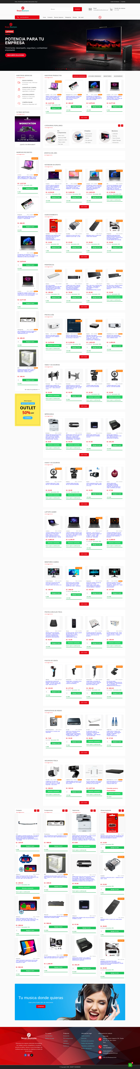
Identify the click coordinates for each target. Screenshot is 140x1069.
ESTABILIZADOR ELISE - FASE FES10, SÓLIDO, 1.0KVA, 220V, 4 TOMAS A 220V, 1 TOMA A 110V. (114, 634)
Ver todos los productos (31, 389)
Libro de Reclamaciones (109, 1057)
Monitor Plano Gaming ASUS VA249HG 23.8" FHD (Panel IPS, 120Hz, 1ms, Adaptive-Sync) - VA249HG (73, 584)
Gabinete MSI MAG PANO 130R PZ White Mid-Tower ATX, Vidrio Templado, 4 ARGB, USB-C (26, 370)
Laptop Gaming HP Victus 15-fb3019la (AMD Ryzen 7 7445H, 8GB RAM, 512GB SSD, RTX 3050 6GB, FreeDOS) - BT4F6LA (114, 535)
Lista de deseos (115, 1)
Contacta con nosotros (87, 1041)
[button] (27, 17)
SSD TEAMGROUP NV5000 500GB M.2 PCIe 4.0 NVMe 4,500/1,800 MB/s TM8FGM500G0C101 (27, 332)
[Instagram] (28, 1055)
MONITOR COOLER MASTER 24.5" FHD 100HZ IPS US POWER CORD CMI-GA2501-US (53, 584)
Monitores (66, 1043)
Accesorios (116, 142)
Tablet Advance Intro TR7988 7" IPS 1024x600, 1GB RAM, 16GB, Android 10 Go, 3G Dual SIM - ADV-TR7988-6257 (27, 877)
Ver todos (88, 142)
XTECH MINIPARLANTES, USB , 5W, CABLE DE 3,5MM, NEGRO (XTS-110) (94, 484)
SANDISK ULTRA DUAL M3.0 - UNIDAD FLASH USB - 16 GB (73, 236)
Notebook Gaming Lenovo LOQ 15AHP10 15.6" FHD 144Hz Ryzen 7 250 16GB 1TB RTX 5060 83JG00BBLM (28, 294)
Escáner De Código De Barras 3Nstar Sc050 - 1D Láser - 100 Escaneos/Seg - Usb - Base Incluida (53, 683)
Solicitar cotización (114, 197)
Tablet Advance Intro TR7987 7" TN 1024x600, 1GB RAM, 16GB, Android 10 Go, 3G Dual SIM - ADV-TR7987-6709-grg (27, 919)
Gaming (115, 136)
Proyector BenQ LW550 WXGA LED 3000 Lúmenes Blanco (52, 336)
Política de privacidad (87, 1043)
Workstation (88, 136)
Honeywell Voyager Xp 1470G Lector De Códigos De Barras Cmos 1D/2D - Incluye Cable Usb (93, 683)
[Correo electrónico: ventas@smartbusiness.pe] (100, 1052)
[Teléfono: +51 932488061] (100, 1046)
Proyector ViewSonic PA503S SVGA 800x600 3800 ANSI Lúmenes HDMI (114, 336)
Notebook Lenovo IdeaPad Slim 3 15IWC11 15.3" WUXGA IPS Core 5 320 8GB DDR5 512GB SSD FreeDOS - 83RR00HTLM (94, 187)
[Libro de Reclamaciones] (100, 1057)
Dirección (84, 1038)
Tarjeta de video (62, 139)
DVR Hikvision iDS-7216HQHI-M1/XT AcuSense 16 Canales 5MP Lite (114, 782)
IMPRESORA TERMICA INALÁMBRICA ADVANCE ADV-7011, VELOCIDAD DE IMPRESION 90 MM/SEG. (114, 436)
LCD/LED (115, 133)
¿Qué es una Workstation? (27, 144)
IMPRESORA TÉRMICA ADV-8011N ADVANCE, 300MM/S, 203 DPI (93, 436)
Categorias (68, 17)
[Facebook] (25, 1055)
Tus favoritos (48, 1036)
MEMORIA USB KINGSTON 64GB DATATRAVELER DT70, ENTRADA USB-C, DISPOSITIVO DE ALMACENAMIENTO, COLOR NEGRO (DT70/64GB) (114, 237)
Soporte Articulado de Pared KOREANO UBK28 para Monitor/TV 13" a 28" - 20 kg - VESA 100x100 (74, 387)
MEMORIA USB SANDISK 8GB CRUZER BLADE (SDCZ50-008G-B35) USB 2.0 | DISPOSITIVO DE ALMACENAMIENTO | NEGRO (53, 237)
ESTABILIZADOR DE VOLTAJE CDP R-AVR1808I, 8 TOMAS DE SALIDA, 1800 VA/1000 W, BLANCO (94, 634)
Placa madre (61, 142)
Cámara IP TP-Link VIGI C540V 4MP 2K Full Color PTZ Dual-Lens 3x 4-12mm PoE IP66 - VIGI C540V (53, 783)
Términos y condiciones (87, 1046)
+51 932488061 (107, 1047)
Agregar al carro (30, 188)
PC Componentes (68, 1038)
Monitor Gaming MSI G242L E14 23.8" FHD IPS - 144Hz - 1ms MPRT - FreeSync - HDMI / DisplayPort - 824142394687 (114, 585)
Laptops (65, 1041)
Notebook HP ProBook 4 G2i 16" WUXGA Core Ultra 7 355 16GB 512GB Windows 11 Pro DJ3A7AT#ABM (28, 255)
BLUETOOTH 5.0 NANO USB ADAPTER (53, 732)
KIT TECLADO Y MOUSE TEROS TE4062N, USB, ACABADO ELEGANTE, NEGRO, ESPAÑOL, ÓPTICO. (114, 287)
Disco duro (61, 135)
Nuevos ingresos (58, 17)
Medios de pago (49, 1038)
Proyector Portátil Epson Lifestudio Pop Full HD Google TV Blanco (74, 336)
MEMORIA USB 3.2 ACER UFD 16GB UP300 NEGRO (93, 236)
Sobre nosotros (85, 1036)
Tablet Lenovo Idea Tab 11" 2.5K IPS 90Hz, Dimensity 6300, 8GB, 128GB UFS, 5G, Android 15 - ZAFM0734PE (27, 177)
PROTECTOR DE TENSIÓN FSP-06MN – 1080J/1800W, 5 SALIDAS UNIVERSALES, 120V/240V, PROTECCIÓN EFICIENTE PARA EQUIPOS (53, 635)
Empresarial (88, 133)
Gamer (87, 138)
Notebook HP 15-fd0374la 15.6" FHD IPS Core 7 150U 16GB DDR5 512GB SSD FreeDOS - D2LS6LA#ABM (73, 187)
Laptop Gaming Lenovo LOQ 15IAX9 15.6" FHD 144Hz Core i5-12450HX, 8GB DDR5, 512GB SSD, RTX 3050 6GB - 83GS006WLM (74, 535)
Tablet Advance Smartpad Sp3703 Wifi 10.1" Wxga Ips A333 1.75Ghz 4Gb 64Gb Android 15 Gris (27, 961)
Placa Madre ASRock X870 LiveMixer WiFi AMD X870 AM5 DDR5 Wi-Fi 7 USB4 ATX (55, 957)
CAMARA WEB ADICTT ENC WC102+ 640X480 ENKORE (113, 386)
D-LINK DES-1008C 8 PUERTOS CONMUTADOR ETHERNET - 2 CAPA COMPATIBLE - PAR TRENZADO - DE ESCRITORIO (94, 733)
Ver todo (84, 117)
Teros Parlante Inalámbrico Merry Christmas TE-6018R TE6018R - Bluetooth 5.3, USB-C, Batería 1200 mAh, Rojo (114, 485)
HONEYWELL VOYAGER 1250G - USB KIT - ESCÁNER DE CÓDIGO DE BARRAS (74, 682)
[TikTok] (31, 1055)
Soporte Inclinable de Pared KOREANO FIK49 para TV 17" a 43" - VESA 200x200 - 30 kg (53, 387)
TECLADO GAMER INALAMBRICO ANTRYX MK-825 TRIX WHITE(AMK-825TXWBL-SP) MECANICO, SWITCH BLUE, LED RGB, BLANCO (53, 287)
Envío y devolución (86, 1048)
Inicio (44, 17)
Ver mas (80, 17)
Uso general (88, 140)
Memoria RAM (62, 137)
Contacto (50, 17)
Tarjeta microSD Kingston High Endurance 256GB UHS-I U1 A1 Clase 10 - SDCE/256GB (27, 217)
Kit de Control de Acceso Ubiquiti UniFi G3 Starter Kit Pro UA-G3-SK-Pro (94, 782)
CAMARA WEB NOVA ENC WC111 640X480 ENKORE (92, 386)
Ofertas (75, 17)
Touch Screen (116, 138)
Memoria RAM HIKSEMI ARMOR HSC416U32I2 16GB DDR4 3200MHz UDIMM (56, 917)
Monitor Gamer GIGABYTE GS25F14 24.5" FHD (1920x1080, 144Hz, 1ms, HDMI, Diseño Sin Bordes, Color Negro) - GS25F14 (93, 585)
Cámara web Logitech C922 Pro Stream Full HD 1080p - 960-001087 (74, 782)
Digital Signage (117, 140)
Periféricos (66, 1046)
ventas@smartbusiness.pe (110, 1053)
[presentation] (6, 45)
